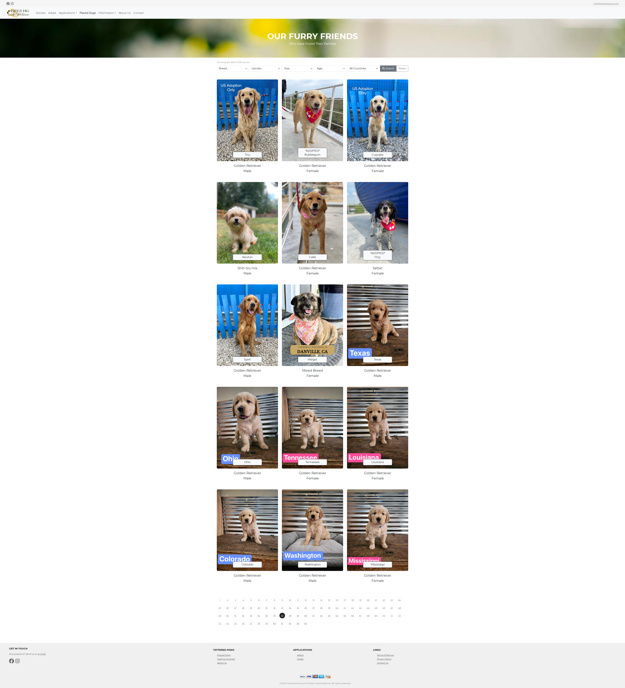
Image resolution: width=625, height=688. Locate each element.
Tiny (247, 154)
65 (345, 615)
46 (383, 607)
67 (360, 615)
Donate (41, 12)
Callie (312, 257)
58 (290, 615)
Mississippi (378, 564)
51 (235, 615)
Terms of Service (385, 655)
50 (227, 615)
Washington (313, 564)
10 (290, 600)
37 (313, 607)
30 (258, 607)
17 (345, 600)
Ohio (247, 462)
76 (243, 623)
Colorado (247, 564)
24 (399, 600)
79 (266, 623)
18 (353, 600)
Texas (377, 359)
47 (391, 607)
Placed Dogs (88, 12)
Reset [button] (402, 68)
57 (282, 615)
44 (368, 607)
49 (219, 615)
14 (321, 600)
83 (298, 623)
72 (399, 615)
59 (298, 615)
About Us (124, 12)
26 (227, 607)
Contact (138, 12)
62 (321, 615)
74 (227, 623)
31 (267, 607)
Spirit (247, 359)
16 (337, 600)
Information (106, 12)
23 (391, 600)
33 (282, 607)
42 (352, 607)
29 (251, 607)
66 (352, 615)
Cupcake (377, 154)
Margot (312, 359)
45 (376, 607)
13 (313, 600)
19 (360, 600)
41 (345, 607)
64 (337, 615)
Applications (67, 12)
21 (376, 600)
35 (298, 607)
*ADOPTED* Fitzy (377, 255)
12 (306, 600)
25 (220, 607)
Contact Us (382, 663)
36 (306, 607)
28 (243, 607)
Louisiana (378, 462)
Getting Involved (226, 659)
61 (313, 615)
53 (251, 615)
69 (376, 615)
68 (368, 615)
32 (274, 607)
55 (266, 615)
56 (274, 615)
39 (329, 607)
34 (290, 607)
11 (298, 600)
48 (399, 607)
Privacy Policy (384, 659)
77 (251, 623)
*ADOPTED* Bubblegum (312, 152)
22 (384, 600)
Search (389, 68)
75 (235, 623)
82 (290, 623)
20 (368, 600)
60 (305, 615)
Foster (300, 659)
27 (235, 607)
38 (321, 607)
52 (243, 615)
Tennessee (312, 462)
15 (329, 600)
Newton (247, 257)
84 (305, 623)
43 (360, 607)
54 (258, 615)
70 (383, 615)
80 (274, 623)
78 (258, 623)
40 (336, 607)
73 (220, 623)
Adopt (52, 12)
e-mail (42, 653)
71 (392, 615)
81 (282, 623)
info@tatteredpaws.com (606, 3)
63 (329, 615)
